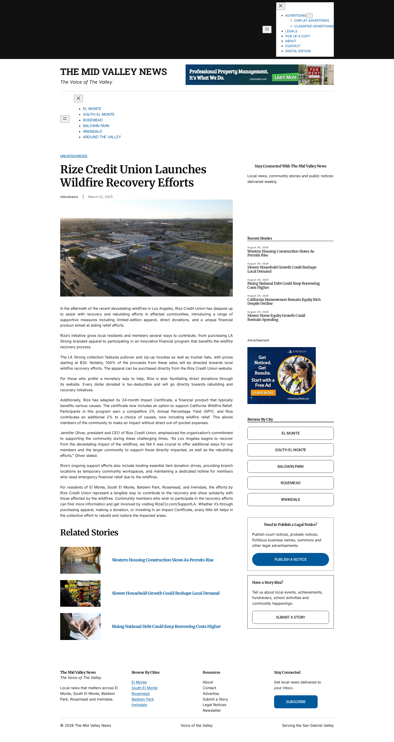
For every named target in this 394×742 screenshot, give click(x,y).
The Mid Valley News (113, 71)
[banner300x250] (281, 402)
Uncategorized (73, 156)
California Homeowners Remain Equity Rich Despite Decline (284, 302)
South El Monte (290, 450)
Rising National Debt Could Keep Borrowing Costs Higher (166, 626)
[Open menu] (267, 29)
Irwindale (290, 499)
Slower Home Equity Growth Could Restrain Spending (276, 318)
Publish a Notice (291, 559)
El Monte (291, 433)
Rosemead (291, 483)
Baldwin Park (290, 466)
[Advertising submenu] (309, 15)
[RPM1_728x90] (260, 83)
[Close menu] (280, 6)
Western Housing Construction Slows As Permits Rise (163, 560)
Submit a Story (290, 617)
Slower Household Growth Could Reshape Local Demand (166, 593)
